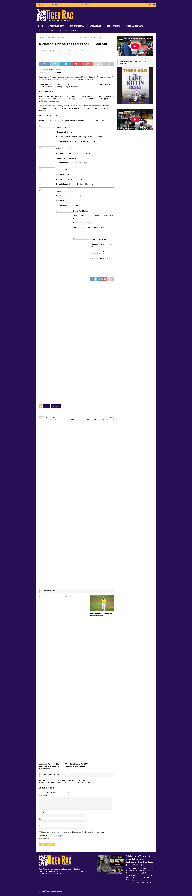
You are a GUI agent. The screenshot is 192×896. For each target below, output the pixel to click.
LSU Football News (56, 26)
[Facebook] (150, 5)
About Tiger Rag (71, 5)
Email (41, 819)
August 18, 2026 (133, 865)
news (46, 406)
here (90, 79)
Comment (43, 795)
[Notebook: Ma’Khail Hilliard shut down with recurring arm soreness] (51, 678)
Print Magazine (43, 5)
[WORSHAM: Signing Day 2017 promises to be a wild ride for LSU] (76, 678)
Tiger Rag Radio (45, 30)
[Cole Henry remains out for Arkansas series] (102, 603)
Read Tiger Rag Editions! (68, 30)
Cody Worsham (61, 50)
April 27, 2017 (47, 50)
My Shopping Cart (87, 5)
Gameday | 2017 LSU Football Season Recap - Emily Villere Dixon (66, 782)
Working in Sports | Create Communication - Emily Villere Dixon (66, 780)
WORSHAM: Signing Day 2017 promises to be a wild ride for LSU (76, 766)
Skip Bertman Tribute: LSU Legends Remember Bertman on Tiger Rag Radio (139, 859)
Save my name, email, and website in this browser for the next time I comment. (73, 832)
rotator (55, 406)
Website (42, 825)
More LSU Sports (113, 26)
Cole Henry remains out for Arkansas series (101, 614)
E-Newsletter (56, 5)
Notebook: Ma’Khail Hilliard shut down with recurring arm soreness (49, 766)
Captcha (42, 835)
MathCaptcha (47, 838)
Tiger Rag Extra (87, 77)
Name (41, 812)
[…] (150, 882)
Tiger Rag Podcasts (134, 26)
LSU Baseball (95, 26)
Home (40, 26)
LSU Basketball (77, 26)
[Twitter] (154, 5)
